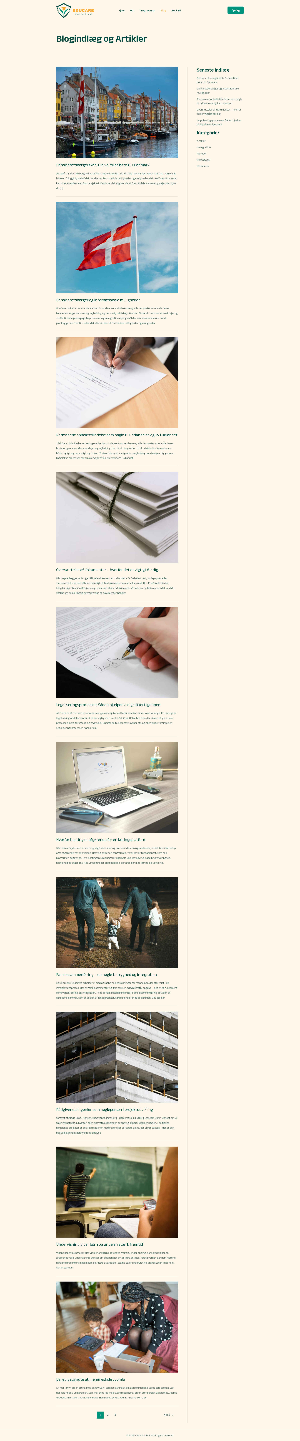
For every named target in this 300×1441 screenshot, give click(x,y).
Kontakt (176, 10)
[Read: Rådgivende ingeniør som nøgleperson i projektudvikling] (117, 1056)
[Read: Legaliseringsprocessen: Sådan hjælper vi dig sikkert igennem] (117, 652)
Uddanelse (203, 166)
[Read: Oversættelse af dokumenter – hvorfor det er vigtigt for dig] (117, 517)
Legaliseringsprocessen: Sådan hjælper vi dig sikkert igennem (108, 704)
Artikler (201, 140)
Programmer (147, 10)
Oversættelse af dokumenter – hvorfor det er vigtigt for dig (107, 570)
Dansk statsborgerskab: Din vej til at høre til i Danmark (103, 165)
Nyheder (202, 153)
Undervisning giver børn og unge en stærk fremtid (99, 1244)
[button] (236, 10)
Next (168, 1414)
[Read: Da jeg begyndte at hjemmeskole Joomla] (117, 1326)
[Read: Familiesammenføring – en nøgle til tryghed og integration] (117, 922)
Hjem (122, 10)
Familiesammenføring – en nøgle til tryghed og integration (106, 974)
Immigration (204, 147)
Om (132, 10)
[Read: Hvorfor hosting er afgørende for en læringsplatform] (117, 787)
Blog (163, 10)
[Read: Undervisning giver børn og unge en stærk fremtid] (117, 1191)
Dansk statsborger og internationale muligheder (98, 300)
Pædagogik (203, 159)
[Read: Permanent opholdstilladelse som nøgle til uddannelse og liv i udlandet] (117, 382)
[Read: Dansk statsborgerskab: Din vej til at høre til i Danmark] (117, 112)
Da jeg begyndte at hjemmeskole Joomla (90, 1379)
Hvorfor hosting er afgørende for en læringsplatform (101, 839)
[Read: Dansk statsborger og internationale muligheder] (117, 247)
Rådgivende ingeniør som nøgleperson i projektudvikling (104, 1109)
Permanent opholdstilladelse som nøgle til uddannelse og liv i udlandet (117, 435)
